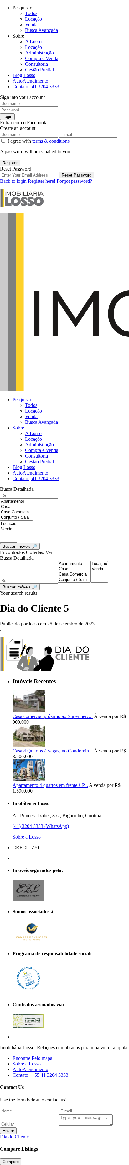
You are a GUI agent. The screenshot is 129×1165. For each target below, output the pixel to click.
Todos (31, 13)
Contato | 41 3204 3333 (36, 86)
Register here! (41, 181)
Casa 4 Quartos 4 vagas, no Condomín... (53, 750)
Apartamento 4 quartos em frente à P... (50, 785)
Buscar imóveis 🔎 (20, 587)
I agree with (39, 141)
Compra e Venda (41, 58)
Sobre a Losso (27, 836)
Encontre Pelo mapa (32, 1058)
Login (7, 116)
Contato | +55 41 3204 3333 (40, 1075)
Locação (33, 19)
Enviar (8, 1130)
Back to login (13, 181)
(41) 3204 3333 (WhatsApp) (41, 826)
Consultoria (36, 64)
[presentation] (16, 501)
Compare (11, 1161)
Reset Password (76, 175)
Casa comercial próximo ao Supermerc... (53, 716)
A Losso (33, 41)
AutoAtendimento (30, 81)
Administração (39, 52)
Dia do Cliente (14, 1136)
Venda (31, 24)
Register (10, 163)
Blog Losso (24, 75)
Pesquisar (22, 399)
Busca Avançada (41, 30)
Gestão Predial (39, 69)
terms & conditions (51, 141)
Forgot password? (74, 181)
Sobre (18, 427)
